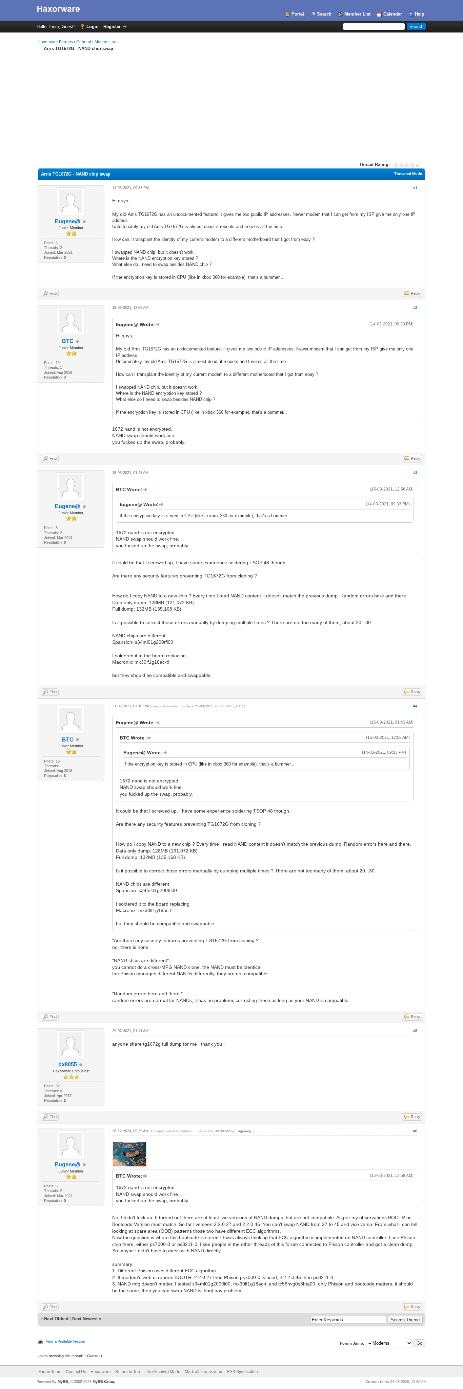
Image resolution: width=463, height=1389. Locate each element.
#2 (415, 307)
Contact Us (76, 1371)
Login (92, 26)
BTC (68, 341)
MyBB (63, 1382)
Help (419, 14)
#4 (415, 706)
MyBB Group (104, 1382)
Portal (297, 14)
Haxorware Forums (55, 42)
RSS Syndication (242, 1371)
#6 (415, 1131)
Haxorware (100, 1371)
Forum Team (49, 1371)
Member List (357, 14)
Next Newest (85, 1318)
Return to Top (127, 1371)
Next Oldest (56, 1318)
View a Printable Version (65, 1341)
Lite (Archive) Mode (162, 1371)
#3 (415, 473)
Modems (102, 42)
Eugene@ (67, 221)
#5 (415, 1031)
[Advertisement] (231, 102)
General (83, 42)
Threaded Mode (408, 174)
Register (112, 26)
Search (324, 14)
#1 (415, 188)
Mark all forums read (203, 1371)
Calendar (392, 14)
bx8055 (67, 1064)
